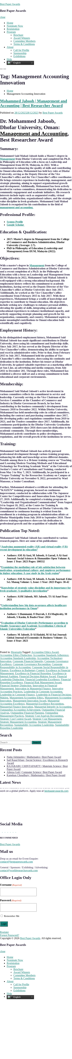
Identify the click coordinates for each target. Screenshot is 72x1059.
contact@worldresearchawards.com (19, 870)
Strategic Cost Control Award (15, 718)
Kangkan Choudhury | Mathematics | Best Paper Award (36, 775)
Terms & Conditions (24, 44)
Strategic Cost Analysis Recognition (44, 715)
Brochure (18, 35)
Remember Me (11, 916)
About (10, 47)
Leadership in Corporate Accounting (43, 691)
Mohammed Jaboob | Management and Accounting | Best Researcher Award (33, 103)
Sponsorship (19, 53)
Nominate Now (15, 25)
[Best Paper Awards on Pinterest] (6, 831)
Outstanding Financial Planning (27, 712)
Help (9, 59)
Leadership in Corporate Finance (17, 694)
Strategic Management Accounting (18, 721)
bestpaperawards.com (56, 788)
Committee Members (24, 41)
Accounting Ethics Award (45, 652)
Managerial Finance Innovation (16, 706)
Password (10, 900)
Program (11, 32)
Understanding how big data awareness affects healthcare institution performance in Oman (33, 607)
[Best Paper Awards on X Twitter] (1, 831)
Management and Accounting (33, 133)
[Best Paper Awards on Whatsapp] (17, 831)
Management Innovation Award (29, 700)
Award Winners (21, 38)
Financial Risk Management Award (42, 682)
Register (4, 932)
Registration (13, 28)
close (2, 17)
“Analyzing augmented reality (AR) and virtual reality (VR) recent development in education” (34, 548)
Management (7, 158)
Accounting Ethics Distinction (16, 655)
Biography (16, 652)
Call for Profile (21, 50)
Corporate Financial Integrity (28, 661)
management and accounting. (16, 207)
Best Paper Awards (10, 4)
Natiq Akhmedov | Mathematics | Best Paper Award (34, 757)
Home (10, 22)
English (17, 63)
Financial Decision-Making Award (37, 676)
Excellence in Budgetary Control (27, 670)
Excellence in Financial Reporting (33, 673)
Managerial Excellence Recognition (45, 703)
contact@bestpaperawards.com (16, 861)
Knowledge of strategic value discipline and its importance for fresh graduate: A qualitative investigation (35, 589)
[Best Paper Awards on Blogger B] (9, 831)
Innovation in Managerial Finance (33, 688)
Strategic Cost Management (47, 718)
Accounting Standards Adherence (50, 655)
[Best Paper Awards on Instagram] (14, 831)
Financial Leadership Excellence (42, 679)
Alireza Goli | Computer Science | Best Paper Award (34, 772)
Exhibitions (19, 56)
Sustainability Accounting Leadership (34, 725)
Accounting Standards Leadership (18, 658)
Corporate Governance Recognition (32, 664)
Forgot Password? (9, 935)
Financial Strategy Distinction (15, 685)
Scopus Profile (15, 221)
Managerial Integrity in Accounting (52, 706)
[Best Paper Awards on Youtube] (12, 831)
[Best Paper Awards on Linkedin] (4, 831)
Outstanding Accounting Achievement (20, 709)
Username (11, 884)
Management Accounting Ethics (26, 697)
